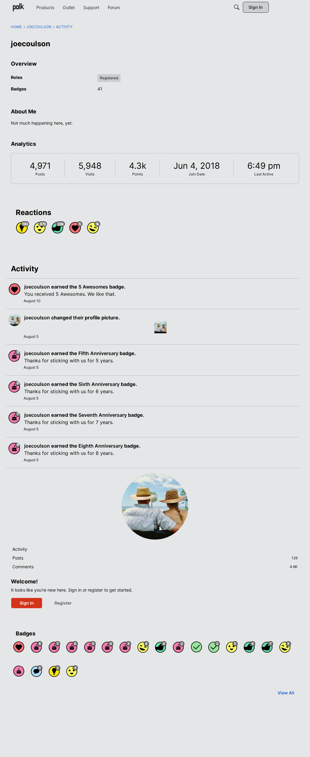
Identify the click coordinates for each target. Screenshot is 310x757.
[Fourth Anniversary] (107, 647)
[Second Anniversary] (178, 647)
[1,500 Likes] (267, 647)
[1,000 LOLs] (143, 647)
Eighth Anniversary (100, 446)
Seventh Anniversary (102, 415)
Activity (19, 549)
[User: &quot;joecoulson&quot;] (14, 289)
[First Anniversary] (19, 671)
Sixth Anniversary (99, 384)
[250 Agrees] (72, 671)
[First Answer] (196, 647)
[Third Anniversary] (125, 647)
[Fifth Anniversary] (90, 647)
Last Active (263, 174)
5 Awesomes (93, 287)
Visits (89, 174)
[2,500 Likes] (161, 647)
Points (137, 174)
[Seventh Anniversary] (54, 647)
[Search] (236, 7)
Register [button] (63, 602)
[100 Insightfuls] (54, 671)
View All (286, 692)
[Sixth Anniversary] (72, 647)
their (78, 318)
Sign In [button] (27, 602)
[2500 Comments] (36, 671)
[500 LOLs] (285, 647)
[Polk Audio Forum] (18, 7)
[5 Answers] (214, 647)
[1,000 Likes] (249, 647)
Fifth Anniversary (98, 353)
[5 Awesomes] (19, 647)
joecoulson (37, 287)
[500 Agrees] (232, 647)
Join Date (197, 174)
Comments (155, 566)
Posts (40, 174)
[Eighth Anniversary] (36, 647)
